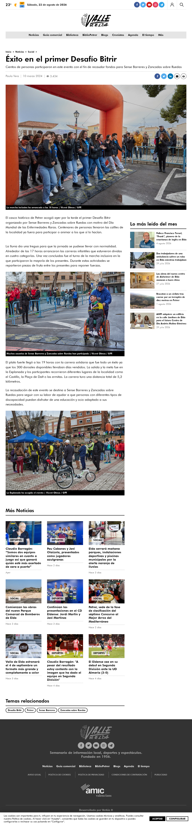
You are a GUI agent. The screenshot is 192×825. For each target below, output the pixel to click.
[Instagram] (155, 5)
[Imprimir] (183, 76)
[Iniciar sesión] (172, 4)
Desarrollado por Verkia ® (96, 809)
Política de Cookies (59, 774)
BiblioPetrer (89, 34)
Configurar (177, 818)
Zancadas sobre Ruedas (72, 710)
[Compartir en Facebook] (157, 76)
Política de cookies (21, 818)
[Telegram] (161, 5)
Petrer (30, 710)
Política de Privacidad (91, 774)
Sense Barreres (47, 710)
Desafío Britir (15, 710)
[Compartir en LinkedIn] (170, 76)
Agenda (133, 34)
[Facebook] (137, 5)
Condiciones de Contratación (129, 774)
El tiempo (148, 34)
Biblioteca (72, 34)
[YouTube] (149, 5)
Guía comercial (52, 34)
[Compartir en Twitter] (164, 76)
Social (97, 540)
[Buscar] (181, 4)
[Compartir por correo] (177, 76)
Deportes (16, 540)
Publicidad (160, 774)
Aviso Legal (34, 774)
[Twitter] (143, 5)
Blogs (104, 34)
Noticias (34, 34)
